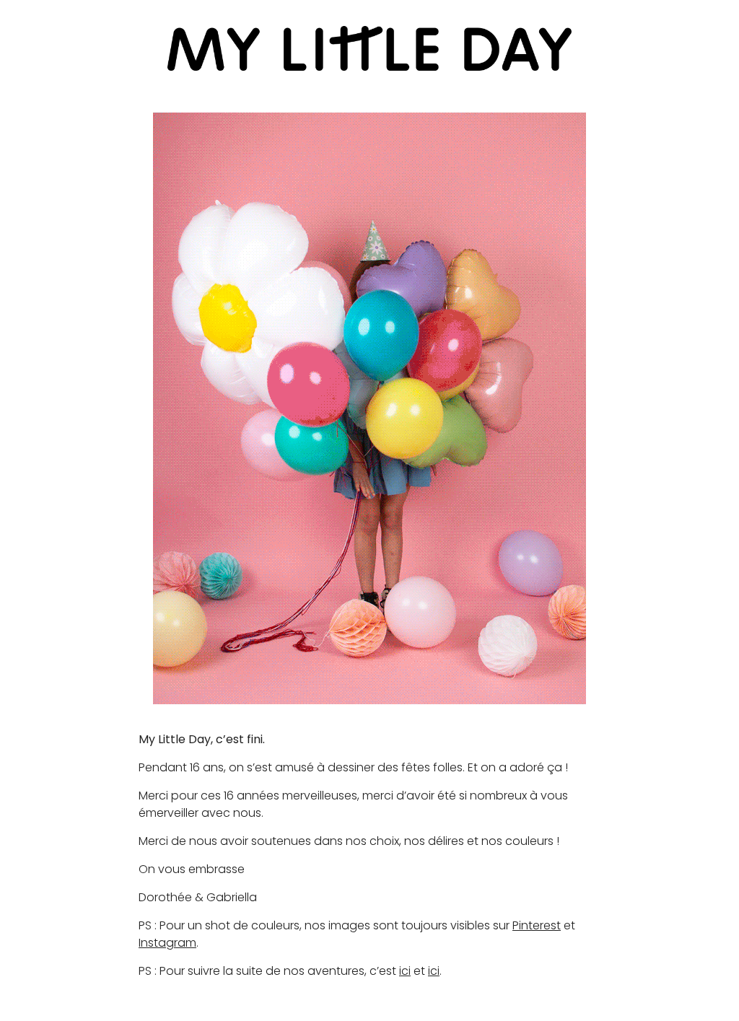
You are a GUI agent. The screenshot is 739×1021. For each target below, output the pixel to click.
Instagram (167, 942)
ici (405, 971)
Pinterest (536, 925)
